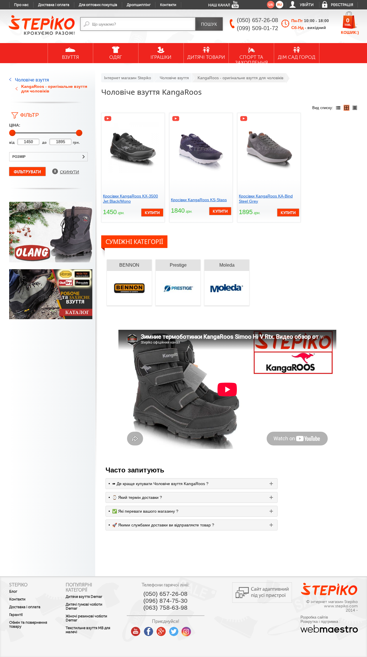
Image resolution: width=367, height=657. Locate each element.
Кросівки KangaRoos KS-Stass (199, 199)
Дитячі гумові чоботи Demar (84, 606)
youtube (136, 629)
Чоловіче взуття (32, 79)
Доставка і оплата (53, 5)
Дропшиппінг (139, 5)
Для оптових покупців (98, 5)
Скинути (69, 172)
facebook (148, 629)
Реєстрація (342, 5)
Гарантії (16, 615)
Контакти (168, 5)
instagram (186, 629)
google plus (161, 632)
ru (279, 4)
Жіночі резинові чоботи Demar (86, 618)
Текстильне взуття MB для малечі (88, 630)
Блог (13, 592)
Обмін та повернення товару (28, 625)
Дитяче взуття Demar (84, 597)
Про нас (21, 5)
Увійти (307, 5)
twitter (174, 629)
